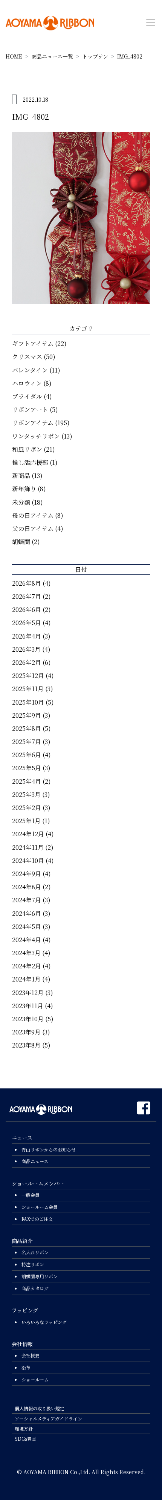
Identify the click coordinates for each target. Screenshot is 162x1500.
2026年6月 (26, 609)
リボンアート (30, 409)
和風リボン (27, 449)
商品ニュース (34, 1161)
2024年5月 (26, 926)
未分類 (21, 502)
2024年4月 (26, 939)
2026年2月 (26, 662)
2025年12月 (28, 675)
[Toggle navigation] (150, 23)
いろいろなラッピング (44, 1322)
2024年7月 (26, 900)
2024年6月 (26, 913)
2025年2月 (26, 807)
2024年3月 (26, 952)
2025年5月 (26, 768)
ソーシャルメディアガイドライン (48, 1418)
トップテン (95, 56)
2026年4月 (26, 636)
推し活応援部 (30, 462)
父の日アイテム (32, 528)
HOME (14, 56)
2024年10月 (28, 860)
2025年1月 (26, 820)
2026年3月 (26, 649)
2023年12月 (28, 992)
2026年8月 (26, 583)
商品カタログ (35, 1288)
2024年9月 (26, 873)
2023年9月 (26, 1032)
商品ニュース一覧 (52, 56)
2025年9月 (26, 715)
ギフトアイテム (32, 343)
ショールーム (35, 1379)
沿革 (26, 1367)
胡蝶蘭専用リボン (39, 1276)
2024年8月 (26, 886)
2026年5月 (26, 622)
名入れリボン (35, 1252)
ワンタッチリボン (36, 436)
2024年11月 (28, 847)
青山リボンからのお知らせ (48, 1149)
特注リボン (32, 1264)
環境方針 (24, 1428)
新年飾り (24, 488)
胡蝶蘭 (21, 541)
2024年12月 (28, 834)
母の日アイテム (32, 515)
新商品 (21, 475)
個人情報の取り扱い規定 (39, 1408)
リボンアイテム (32, 422)
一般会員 (30, 1195)
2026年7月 (26, 596)
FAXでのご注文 (37, 1219)
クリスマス (27, 356)
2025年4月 (26, 781)
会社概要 (30, 1355)
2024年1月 (26, 979)
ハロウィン (27, 383)
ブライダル (27, 396)
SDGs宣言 (25, 1438)
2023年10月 (28, 1019)
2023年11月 (27, 1005)
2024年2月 (26, 966)
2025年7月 (26, 741)
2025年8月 (26, 728)
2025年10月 (28, 702)
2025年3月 (26, 794)
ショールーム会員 (39, 1207)
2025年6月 (26, 754)
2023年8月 (26, 1045)
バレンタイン (30, 370)
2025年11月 (28, 688)
